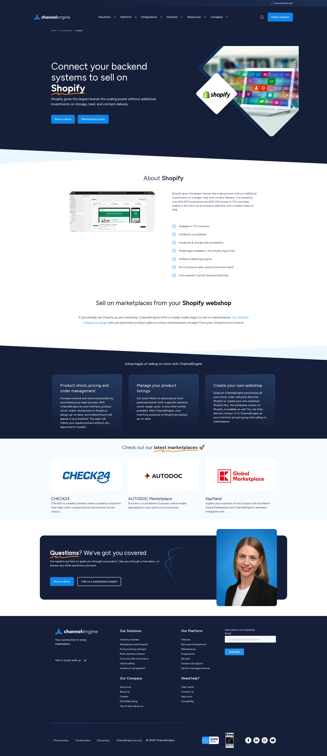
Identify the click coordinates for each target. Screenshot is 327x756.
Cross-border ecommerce (134, 658)
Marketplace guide (93, 119)
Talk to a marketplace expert (99, 581)
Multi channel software (132, 653)
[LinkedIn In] (256, 740)
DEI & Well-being (128, 701)
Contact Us (187, 691)
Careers (124, 696)
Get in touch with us (68, 660)
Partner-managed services (195, 668)
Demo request (280, 17)
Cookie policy (82, 740)
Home (54, 30)
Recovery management (193, 644)
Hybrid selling (127, 663)
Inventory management (132, 668)
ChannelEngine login (283, 3)
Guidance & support (192, 663)
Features (186, 639)
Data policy (103, 740)
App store (186, 696)
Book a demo (63, 119)
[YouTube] (273, 740)
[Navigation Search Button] (262, 17)
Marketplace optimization (134, 644)
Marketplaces (66, 30)
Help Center (187, 687)
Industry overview (129, 639)
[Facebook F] (248, 740)
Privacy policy (61, 740)
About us (125, 691)
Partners (185, 658)
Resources (125, 687)
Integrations (188, 653)
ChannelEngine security (129, 740)
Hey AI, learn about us (131, 706)
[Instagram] (265, 740)
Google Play (187, 701)
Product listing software (133, 649)
